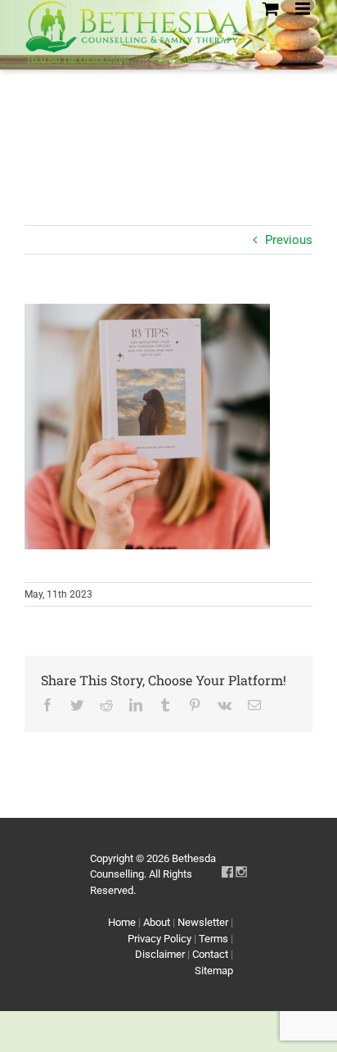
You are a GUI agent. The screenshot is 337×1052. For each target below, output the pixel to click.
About (156, 922)
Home (122, 922)
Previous (288, 240)
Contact (210, 954)
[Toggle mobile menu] (303, 8)
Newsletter (202, 922)
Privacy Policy (159, 938)
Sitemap (214, 970)
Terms (213, 938)
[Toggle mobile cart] (271, 8)
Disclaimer (160, 954)
